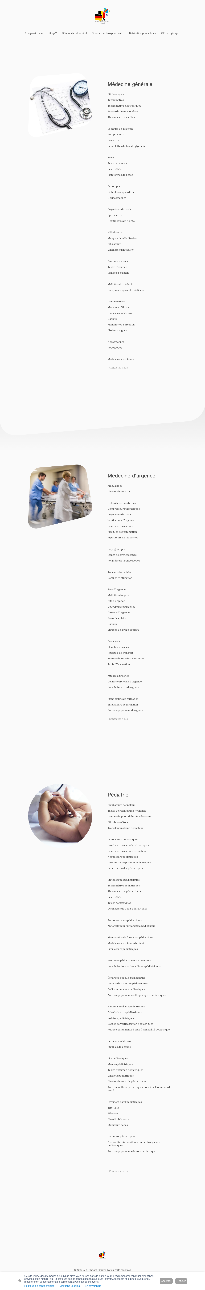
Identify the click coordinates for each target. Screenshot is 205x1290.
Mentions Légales (70, 1286)
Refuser (181, 1281)
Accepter (166, 1281)
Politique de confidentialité (39, 1286)
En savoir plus (93, 1286)
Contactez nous (118, 367)
